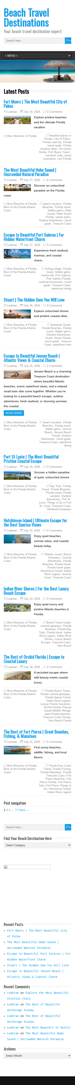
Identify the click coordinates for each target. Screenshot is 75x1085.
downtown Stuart (60, 324)
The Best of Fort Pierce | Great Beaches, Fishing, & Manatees (36, 733)
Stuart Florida (62, 338)
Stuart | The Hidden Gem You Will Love (34, 299)
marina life (47, 275)
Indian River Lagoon (58, 572)
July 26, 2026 (32, 305)
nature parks (62, 217)
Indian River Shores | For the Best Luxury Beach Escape (36, 590)
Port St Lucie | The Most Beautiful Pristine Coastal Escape (31, 458)
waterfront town (62, 344)
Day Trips (55, 486)
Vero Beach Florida (59, 720)
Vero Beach (64, 645)
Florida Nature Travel (57, 697)
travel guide (52, 341)
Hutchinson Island (51, 570)
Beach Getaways (59, 556)
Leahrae (12, 111)
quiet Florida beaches (57, 713)
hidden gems (55, 210)
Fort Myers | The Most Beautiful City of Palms (35, 103)
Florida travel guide (59, 144)
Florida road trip (52, 142)
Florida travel (62, 207)
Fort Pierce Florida (55, 780)
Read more (14, 413)
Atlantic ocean (53, 554)
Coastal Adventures (59, 559)
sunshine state (54, 155)
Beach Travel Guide (58, 622)
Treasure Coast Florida (56, 717)
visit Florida (64, 158)
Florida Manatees (51, 772)
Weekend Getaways (59, 509)
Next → (24, 810)
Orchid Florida (52, 707)
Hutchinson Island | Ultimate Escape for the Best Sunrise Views (35, 522)
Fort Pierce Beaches (58, 777)
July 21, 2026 (32, 741)
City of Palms (62, 138)
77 (16, 810)
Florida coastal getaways (55, 694)
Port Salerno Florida (58, 278)
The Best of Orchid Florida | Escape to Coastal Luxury (34, 658)
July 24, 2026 (32, 466)
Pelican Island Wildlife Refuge (57, 709)
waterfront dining (61, 288)
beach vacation (52, 203)
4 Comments (54, 180)
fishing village (53, 268)
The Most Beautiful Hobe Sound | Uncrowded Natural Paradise (30, 171)
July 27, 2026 (32, 180)
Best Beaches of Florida (21, 136)
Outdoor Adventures (51, 220)
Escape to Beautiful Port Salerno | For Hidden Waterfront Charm (34, 236)
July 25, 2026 (32, 365)
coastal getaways (50, 625)
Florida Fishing (61, 768)
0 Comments (54, 111)
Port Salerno (62, 275)
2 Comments (54, 365)
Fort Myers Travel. (59, 152)
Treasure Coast (62, 223)
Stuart (48, 338)
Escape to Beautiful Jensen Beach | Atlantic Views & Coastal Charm (32, 357)
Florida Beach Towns (57, 690)
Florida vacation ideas (55, 147)
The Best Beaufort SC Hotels (47, 1027)
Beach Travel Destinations (26, 17)
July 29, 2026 (32, 111)
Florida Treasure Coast (58, 774)
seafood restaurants (51, 282)
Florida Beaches (51, 328)
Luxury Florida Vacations (55, 704)
